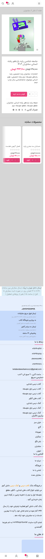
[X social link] (22, 110)
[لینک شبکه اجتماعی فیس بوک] (25, 110)
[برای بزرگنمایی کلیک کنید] (37, 49)
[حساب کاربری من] (12, 3)
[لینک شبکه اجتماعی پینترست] (19, 110)
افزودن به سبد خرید (19, 94)
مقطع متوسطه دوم (19, 105)
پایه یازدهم (28, 102)
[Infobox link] (30, 307)
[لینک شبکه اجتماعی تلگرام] (13, 110)
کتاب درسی (25, 485)
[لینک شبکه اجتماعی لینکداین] (16, 110)
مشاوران (27, 10)
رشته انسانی (18, 102)
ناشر (34, 10)
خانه (40, 10)
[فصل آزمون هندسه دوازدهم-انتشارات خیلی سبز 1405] (11, 135)
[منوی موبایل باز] (39, 3)
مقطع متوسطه (32, 105)
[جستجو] (3, 3)
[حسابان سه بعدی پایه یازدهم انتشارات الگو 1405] (32, 135)
